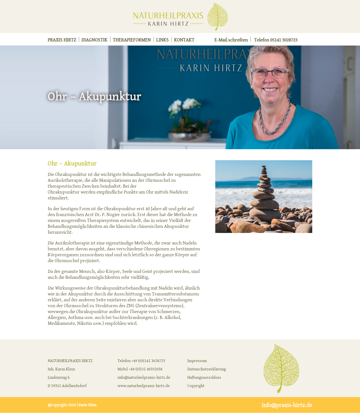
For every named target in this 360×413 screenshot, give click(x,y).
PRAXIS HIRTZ (62, 40)
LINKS (162, 40)
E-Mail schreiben (231, 40)
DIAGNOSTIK (95, 40)
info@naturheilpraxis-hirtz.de (144, 377)
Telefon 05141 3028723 (276, 40)
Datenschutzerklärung (206, 369)
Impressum (197, 361)
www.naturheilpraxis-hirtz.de (144, 386)
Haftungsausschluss (204, 377)
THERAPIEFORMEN (132, 40)
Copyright (195, 386)
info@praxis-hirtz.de (287, 405)
